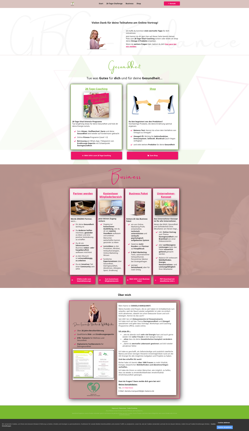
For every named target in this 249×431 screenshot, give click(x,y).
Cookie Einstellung (132, 408)
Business (129, 3)
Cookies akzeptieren (225, 427)
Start (101, 3)
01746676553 (127, 388)
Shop (139, 3)
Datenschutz (122, 408)
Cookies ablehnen (224, 423)
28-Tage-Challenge (114, 3)
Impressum (115, 408)
